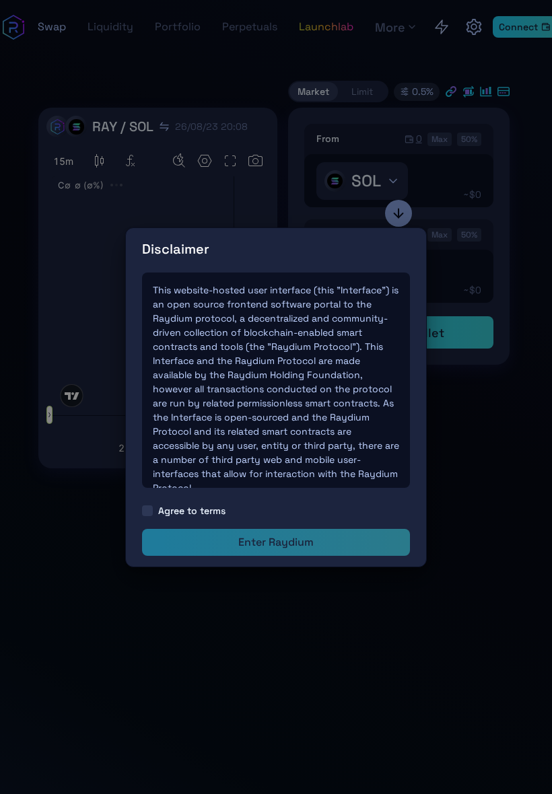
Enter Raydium (276, 542)
